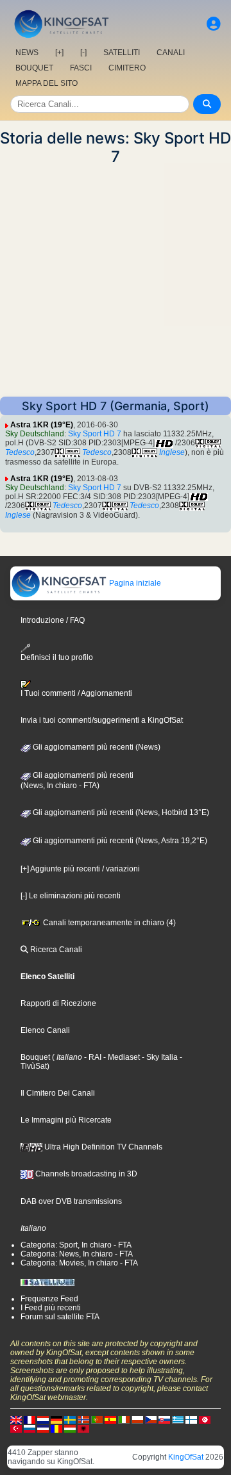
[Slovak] (164, 1419)
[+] (59, 52)
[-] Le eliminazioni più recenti (71, 895)
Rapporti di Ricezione (58, 1003)
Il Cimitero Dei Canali (58, 1093)
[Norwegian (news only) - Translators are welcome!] (83, 1419)
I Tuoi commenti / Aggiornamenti (76, 693)
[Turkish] (16, 1428)
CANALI (171, 52)
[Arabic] (204, 1419)
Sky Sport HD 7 (94, 433)
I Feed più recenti (51, 1307)
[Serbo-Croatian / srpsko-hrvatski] (43, 1428)
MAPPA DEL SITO (46, 83)
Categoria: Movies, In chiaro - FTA (79, 1262)
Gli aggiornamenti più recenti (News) (95, 747)
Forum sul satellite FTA (60, 1316)
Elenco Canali (45, 1030)
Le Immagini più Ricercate (66, 1120)
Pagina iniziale (134, 583)
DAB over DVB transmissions (71, 1201)
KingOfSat (185, 1457)
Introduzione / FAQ (53, 620)
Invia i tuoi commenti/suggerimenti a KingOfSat (102, 720)
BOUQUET (34, 67)
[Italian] (124, 1419)
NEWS (26, 52)
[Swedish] (70, 1419)
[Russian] (29, 1428)
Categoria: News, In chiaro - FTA (77, 1253)
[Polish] (137, 1419)
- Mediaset (120, 1057)
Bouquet (35, 1057)
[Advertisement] (115, 281)
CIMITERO (127, 67)
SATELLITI (121, 52)
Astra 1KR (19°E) (41, 424)
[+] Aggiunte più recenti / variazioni (80, 868)
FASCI (81, 67)
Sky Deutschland (34, 433)
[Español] (110, 1419)
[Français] (29, 1419)
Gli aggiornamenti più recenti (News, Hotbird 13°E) (120, 812)
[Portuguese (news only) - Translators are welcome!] (97, 1419)
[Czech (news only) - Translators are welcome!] (151, 1419)
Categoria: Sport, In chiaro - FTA (76, 1244)
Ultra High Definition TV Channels (102, 1146)
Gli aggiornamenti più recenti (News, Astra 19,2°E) (119, 840)
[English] (16, 1419)
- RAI (91, 1057)
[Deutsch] (56, 1419)
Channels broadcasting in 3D (85, 1173)
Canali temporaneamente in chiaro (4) (108, 922)
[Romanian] (56, 1428)
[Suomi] (191, 1419)
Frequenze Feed (49, 1298)
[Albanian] (83, 1428)
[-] (83, 52)
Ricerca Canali (55, 949)
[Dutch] (43, 1419)
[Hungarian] (70, 1428)
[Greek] (178, 1419)
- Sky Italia (159, 1057)
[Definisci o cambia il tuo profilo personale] (214, 24)
